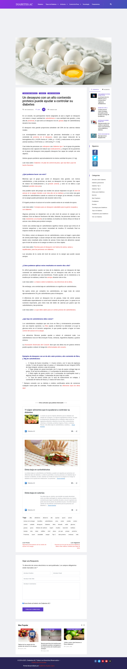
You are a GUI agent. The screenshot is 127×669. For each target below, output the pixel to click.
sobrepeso (46, 146)
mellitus (43, 531)
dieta (54, 524)
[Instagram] (110, 661)
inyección (65, 528)
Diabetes (40, 4)
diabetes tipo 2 (58, 146)
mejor (36, 531)
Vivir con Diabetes (54, 93)
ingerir (51, 528)
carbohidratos (50, 118)
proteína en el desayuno (42, 137)
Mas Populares (26, 629)
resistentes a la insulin (33, 219)
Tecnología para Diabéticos (49, 629)
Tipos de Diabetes (51, 4)
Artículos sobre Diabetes (103, 121)
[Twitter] (99, 661)
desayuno (39, 524)
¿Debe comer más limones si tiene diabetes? (73, 643)
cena (56, 521)
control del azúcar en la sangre (33, 331)
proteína (74, 531)
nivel (49, 531)
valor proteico (62, 534)
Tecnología (86, 4)
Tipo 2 (54, 534)
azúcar (70, 517)
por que (61, 531)
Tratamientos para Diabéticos (104, 95)
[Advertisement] (63, 22)
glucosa (73, 524)
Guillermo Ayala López (47, 666)
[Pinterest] (102, 661)
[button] (82, 626)
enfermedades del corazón (56, 347)
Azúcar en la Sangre (29, 521)
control (25, 524)
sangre (48, 534)
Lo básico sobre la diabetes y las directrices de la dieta (53, 282)
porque (67, 531)
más (31, 531)
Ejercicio (42, 93)
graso (31, 528)
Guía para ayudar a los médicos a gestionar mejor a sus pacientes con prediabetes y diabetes (104, 126)
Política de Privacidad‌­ (39, 662)
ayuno (63, 517)
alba (31, 517)
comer (62, 521)
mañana (73, 528)
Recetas (94, 204)
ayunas (57, 517)
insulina (58, 528)
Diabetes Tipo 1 (96, 185)
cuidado (32, 524)
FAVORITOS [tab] (96, 89)
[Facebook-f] (95, 661)
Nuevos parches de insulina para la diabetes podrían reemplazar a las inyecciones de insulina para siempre (51, 646)
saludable (40, 534)
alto (52, 517)
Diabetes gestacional (98, 182)
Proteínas (26, 534)
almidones (37, 517)
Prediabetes (95, 201)
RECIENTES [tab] (107, 89)
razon (33, 534)
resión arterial (54, 184)
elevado (60, 524)
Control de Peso (74, 4)
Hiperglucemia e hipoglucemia (102, 137)
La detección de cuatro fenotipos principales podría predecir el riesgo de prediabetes (103, 113)
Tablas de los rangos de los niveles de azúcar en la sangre (27, 645)
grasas (61, 121)
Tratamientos (96, 4)
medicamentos (55, 149)
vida (77, 534)
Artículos (63, 4)
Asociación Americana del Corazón (37, 345)
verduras (70, 534)
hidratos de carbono (41, 528)
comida (69, 521)
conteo (75, 521)
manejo (26, 531)
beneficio (39, 521)
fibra (46, 326)
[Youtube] (106, 661)
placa (54, 531)
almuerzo (45, 517)
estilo (66, 524)
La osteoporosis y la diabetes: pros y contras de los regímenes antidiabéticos (103, 100)
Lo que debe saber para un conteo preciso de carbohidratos (55, 310)
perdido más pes (35, 186)
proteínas (31, 121)
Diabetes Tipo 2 (102, 107)
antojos (49, 277)
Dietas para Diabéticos (30, 93)
